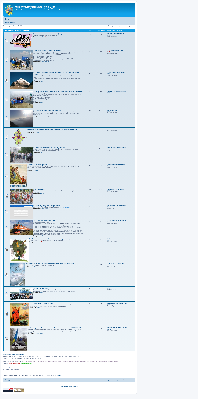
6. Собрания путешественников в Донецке (49, 148)
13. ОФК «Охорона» (40, 288)
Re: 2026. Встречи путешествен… (117, 147)
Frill (108, 240)
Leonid (41, 333)
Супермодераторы (26, 363)
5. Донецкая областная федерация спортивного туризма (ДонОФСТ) (53, 129)
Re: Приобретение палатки (115, 238)
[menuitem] (6, 19)
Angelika (109, 329)
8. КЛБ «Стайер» (39, 189)
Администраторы (14, 363)
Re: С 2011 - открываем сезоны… (117, 91)
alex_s (47, 61)
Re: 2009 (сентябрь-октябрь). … (116, 72)
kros (50, 116)
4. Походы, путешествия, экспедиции (47, 110)
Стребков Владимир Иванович (116, 164)
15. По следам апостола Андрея (41, 303)
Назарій (109, 221)
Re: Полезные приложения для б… (118, 205)
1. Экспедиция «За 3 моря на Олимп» (47, 50)
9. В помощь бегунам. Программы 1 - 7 (47, 206)
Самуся (37, 132)
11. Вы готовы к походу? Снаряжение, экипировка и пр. (50, 239)
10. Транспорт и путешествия (44, 220)
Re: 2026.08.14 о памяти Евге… (116, 263)
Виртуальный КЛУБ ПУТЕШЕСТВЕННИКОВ (16, 30)
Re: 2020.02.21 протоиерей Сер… (117, 303)
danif (59, 375)
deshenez (109, 129)
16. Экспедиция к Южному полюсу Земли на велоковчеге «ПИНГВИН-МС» (55, 328)
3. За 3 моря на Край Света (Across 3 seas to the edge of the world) (57, 91)
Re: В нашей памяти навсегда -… (117, 189)
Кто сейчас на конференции (13, 354)
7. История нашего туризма (38, 165)
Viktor (42, 36)
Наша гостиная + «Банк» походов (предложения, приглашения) (56, 34)
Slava (46, 36)
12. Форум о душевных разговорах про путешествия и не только (50, 263)
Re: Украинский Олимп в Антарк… (118, 327)
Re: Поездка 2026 (112, 110)
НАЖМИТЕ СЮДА (65, 207)
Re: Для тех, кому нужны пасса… (117, 220)
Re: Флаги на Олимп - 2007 (115, 50)
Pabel (46, 236)
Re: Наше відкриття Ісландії (115, 33)
